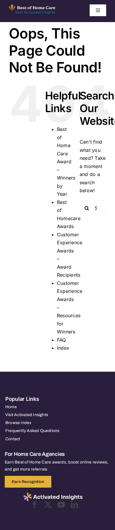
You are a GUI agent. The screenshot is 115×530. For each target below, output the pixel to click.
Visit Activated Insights (35, 12)
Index (63, 348)
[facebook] (34, 504)
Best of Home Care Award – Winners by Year (66, 161)
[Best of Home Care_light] (32, 7)
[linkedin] (74, 504)
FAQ (61, 340)
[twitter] (48, 504)
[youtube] (61, 504)
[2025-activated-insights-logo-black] (53, 495)
